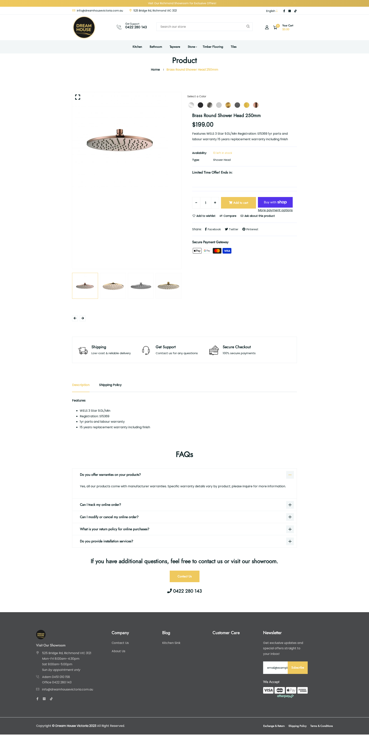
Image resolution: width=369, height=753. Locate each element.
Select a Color (196, 96)
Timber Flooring (213, 46)
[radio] (191, 105)
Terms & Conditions (321, 726)
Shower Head (222, 160)
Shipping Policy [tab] (110, 385)
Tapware (175, 46)
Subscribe (297, 667)
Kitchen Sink (171, 643)
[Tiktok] (295, 11)
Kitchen (137, 46)
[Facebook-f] (284, 11)
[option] (126, 140)
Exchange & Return (274, 726)
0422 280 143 (136, 27)
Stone (191, 46)
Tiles (233, 46)
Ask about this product (259, 216)
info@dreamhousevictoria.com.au (99, 11)
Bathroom (156, 46)
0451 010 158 (61, 677)
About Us (118, 651)
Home (155, 69)
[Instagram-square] (289, 11)
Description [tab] (81, 385)
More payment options (275, 210)
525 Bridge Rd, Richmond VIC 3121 (155, 11)
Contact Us (185, 576)
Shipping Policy (297, 726)
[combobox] (204, 26)
